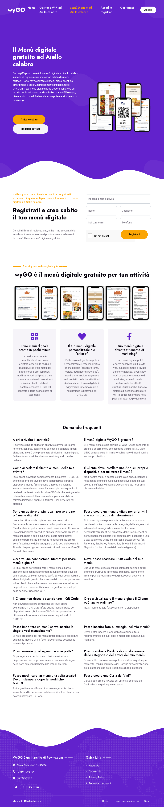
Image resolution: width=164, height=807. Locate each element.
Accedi (148, 10)
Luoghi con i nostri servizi (126, 801)
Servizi (147, 801)
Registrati (134, 234)
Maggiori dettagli (31, 129)
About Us (94, 766)
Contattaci (127, 8)
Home (31, 8)
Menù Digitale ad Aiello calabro (81, 10)
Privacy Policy (97, 777)
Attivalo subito (29, 120)
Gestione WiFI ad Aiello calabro (50, 10)
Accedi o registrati (106, 10)
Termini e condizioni (100, 783)
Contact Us (95, 772)
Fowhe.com (35, 801)
